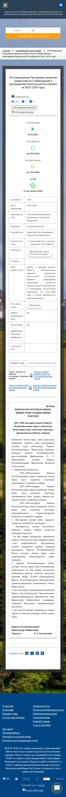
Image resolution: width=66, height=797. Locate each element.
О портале (7, 706)
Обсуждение (33, 142)
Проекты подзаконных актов (48, 710)
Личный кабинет (11, 733)
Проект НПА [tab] (17, 363)
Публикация (33, 123)
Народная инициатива (45, 713)
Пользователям (41, 717)
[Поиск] (33, 30)
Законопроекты (41, 706)
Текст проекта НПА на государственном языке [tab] (30, 375)
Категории (8, 710)
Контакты (7, 729)
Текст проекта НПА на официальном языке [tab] (33, 387)
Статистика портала (13, 717)
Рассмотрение (33, 160)
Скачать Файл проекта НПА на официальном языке (45, 387)
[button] (33, 185)
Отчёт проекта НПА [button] (33, 191)
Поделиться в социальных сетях (20, 740)
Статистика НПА (42, 725)
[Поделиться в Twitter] (32, 654)
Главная (6, 51)
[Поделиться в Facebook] (27, 654)
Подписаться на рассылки (16, 736)
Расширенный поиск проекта (33, 36)
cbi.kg (41, 785)
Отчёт (33, 179)
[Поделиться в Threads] (42, 654)
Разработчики (10, 713)
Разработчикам (41, 721)
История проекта (24, 112)
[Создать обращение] (57, 788)
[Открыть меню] (61, 4)
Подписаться (21, 96)
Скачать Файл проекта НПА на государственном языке (43, 375)
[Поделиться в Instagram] (37, 654)
